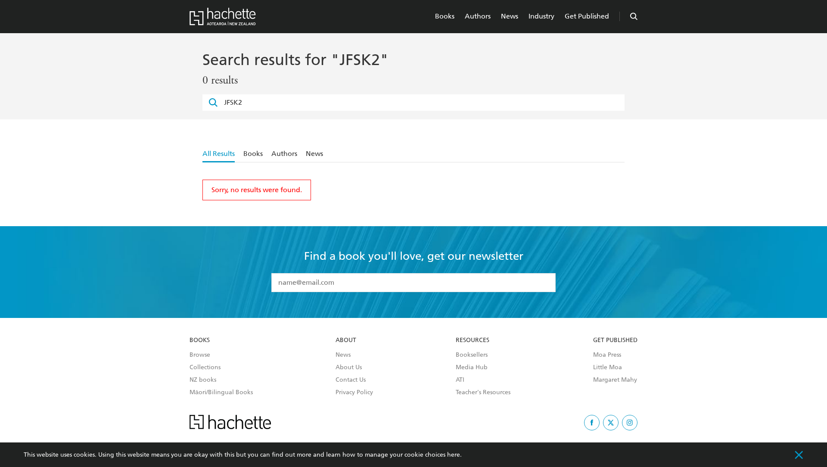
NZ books (203, 380)
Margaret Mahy (615, 380)
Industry (541, 16)
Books (444, 16)
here (453, 454)
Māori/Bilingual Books (221, 392)
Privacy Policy (354, 392)
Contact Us (351, 380)
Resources (472, 340)
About (346, 340)
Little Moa (607, 367)
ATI (460, 380)
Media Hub (472, 367)
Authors (478, 16)
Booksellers (472, 355)
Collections (205, 367)
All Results (218, 153)
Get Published (587, 16)
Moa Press (607, 355)
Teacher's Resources (483, 392)
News (509, 16)
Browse (200, 355)
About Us (349, 367)
